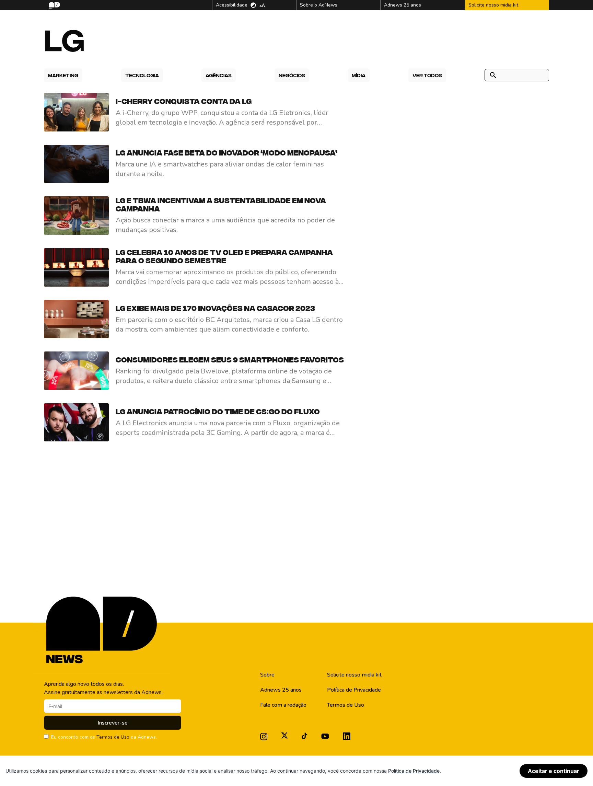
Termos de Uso (112, 737)
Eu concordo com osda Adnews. (104, 737)
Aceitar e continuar (553, 770)
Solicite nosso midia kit (354, 675)
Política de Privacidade (354, 690)
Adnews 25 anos (281, 690)
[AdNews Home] (53, 5)
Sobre (267, 675)
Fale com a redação (283, 705)
